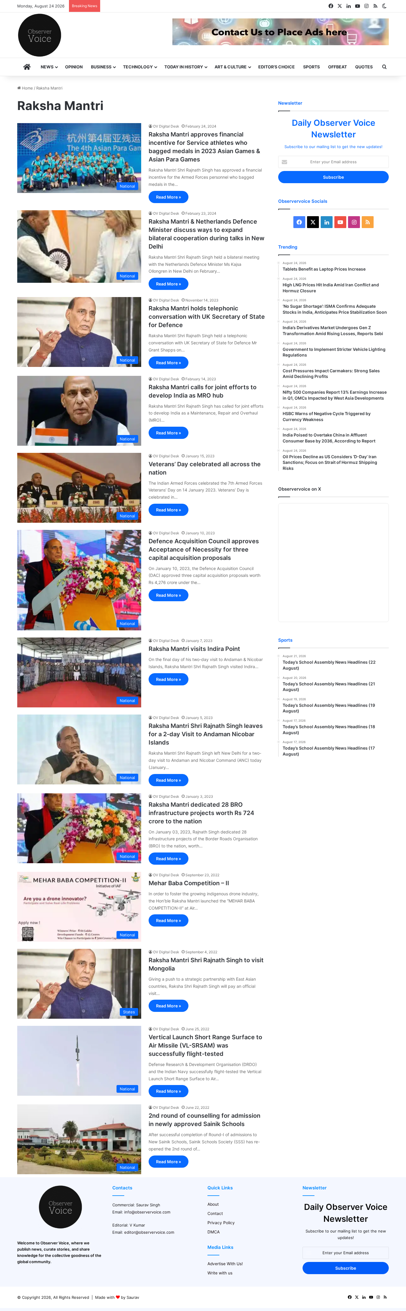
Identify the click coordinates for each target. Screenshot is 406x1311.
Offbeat (337, 66)
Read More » (168, 197)
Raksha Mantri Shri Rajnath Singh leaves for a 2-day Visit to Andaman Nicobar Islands (206, 734)
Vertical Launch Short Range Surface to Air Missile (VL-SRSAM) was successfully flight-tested (205, 1045)
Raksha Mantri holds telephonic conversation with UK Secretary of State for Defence (207, 317)
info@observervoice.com (147, 1212)
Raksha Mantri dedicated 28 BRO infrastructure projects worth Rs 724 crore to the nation (201, 813)
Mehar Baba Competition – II (189, 883)
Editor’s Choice (276, 66)
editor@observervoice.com (149, 1232)
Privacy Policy (221, 1222)
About (213, 1204)
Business (101, 66)
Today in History (183, 66)
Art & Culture (231, 66)
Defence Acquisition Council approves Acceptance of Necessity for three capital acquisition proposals (204, 549)
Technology (138, 66)
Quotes (364, 66)
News (47, 66)
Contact (215, 1213)
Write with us (219, 1273)
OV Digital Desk (166, 126)
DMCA (213, 1232)
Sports (311, 66)
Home (27, 88)
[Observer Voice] (39, 35)
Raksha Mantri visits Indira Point (194, 648)
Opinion (74, 66)
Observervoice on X (299, 489)
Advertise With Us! (225, 1263)
